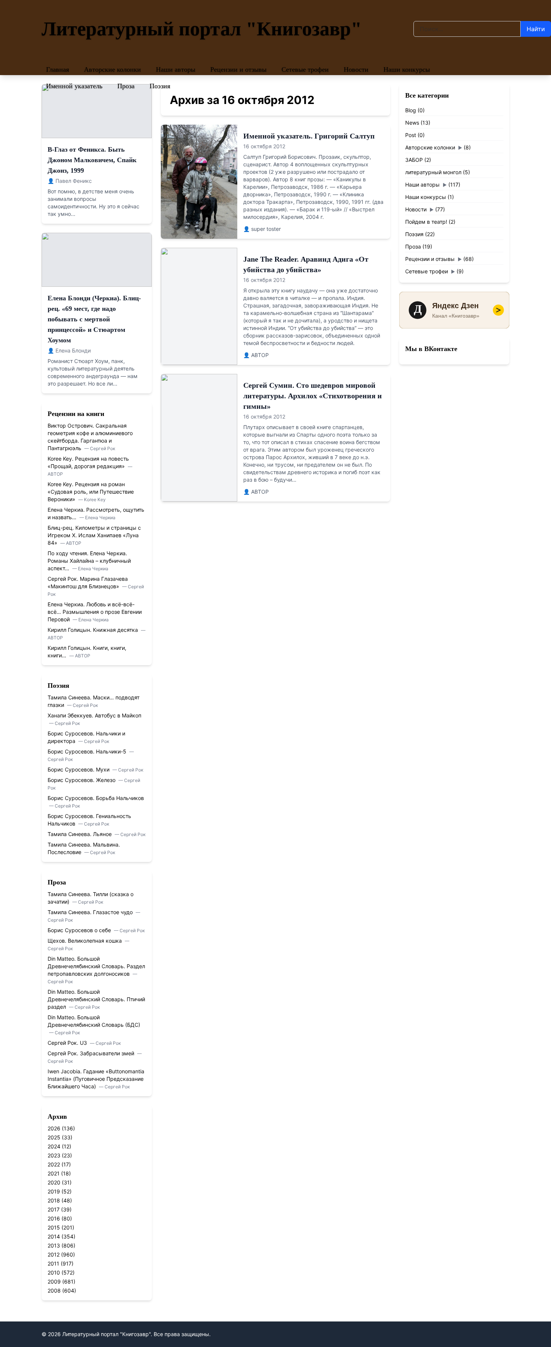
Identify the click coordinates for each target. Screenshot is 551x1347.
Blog (410, 110)
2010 (54, 1272)
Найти (536, 29)
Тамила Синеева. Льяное (80, 834)
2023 (54, 1155)
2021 (54, 1173)
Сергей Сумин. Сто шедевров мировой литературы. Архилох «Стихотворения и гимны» (312, 395)
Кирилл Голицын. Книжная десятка (93, 630)
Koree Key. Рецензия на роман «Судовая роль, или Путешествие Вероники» (91, 491)
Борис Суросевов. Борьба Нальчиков (96, 798)
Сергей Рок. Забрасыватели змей (92, 1053)
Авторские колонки (112, 69)
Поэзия (160, 86)
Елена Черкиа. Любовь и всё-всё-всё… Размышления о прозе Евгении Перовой (95, 611)
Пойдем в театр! (426, 221)
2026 (54, 1128)
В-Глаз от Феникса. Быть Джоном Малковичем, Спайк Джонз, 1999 (92, 160)
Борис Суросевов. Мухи (79, 769)
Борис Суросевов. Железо (82, 780)
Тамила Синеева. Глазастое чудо (91, 912)
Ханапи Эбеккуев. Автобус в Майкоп (94, 715)
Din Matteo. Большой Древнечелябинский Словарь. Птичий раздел (96, 999)
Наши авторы (175, 69)
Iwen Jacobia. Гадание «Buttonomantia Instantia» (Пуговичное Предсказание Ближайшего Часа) (96, 1078)
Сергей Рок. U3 (68, 1043)
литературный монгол (433, 172)
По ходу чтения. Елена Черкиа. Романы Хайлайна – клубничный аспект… (89, 560)
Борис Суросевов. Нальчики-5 (88, 751)
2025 (54, 1137)
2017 (54, 1209)
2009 (54, 1281)
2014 (54, 1236)
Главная (57, 69)
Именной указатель (74, 86)
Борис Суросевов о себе (80, 930)
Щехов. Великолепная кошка (85, 940)
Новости (356, 69)
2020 (54, 1182)
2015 (54, 1227)
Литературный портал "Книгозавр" (202, 28)
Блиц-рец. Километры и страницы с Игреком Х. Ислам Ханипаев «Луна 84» (94, 535)
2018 (54, 1200)
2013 (54, 1245)
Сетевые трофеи (305, 69)
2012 (54, 1254)
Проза (126, 86)
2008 (54, 1290)
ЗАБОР (414, 160)
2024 (54, 1146)
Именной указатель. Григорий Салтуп (309, 136)
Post (410, 135)
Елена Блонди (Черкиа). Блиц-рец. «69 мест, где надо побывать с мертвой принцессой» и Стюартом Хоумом (94, 319)
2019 (54, 1191)
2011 (53, 1263)
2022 (54, 1164)
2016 (54, 1218)
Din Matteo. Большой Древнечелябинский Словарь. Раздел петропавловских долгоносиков (96, 966)
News (412, 122)
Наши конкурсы (406, 69)
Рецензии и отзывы (238, 69)
